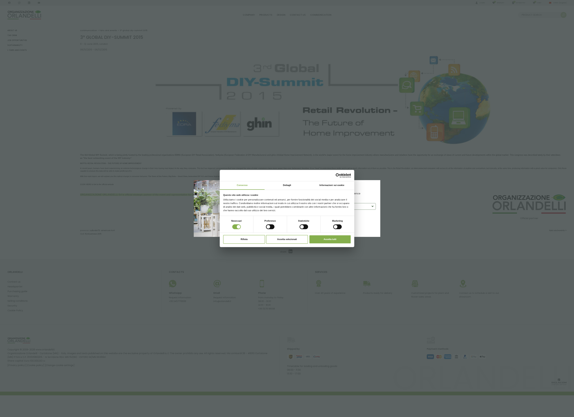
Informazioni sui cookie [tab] (331, 185)
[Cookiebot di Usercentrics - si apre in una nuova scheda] (338, 175)
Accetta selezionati (287, 239)
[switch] (270, 226)
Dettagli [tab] (287, 185)
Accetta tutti (330, 239)
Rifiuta (244, 239)
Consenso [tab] (242, 185)
